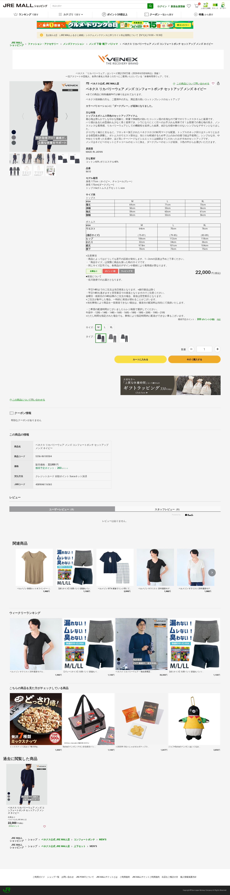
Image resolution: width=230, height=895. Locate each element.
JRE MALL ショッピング (17, 44)
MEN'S (102, 839)
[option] (44, 116)
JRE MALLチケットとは (107, 877)
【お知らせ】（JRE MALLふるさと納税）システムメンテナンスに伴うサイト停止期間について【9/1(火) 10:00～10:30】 (104, 35)
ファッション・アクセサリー (43, 44)
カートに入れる (140, 359)
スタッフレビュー (168, 509)
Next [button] (65, 116)
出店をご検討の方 (170, 877)
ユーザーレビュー (62, 509)
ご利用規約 (125, 877)
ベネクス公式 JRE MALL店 (55, 839)
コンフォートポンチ (84, 839)
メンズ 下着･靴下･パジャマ (103, 44)
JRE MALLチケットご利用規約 (146, 877)
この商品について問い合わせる (192, 83)
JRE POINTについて (85, 877)
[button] (212, 573)
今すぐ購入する (194, 359)
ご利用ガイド (39, 877)
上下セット (80, 846)
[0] (196, 6)
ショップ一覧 (53, 877)
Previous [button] (25, 116)
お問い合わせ (67, 877)
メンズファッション (74, 44)
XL (111, 327)
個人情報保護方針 (188, 877)
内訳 (219, 319)
